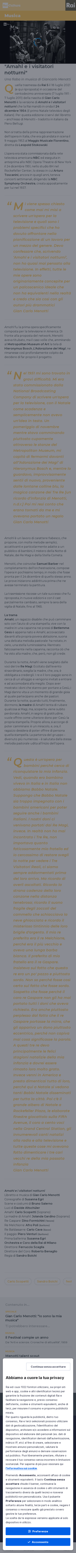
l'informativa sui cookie (21, 1468)
